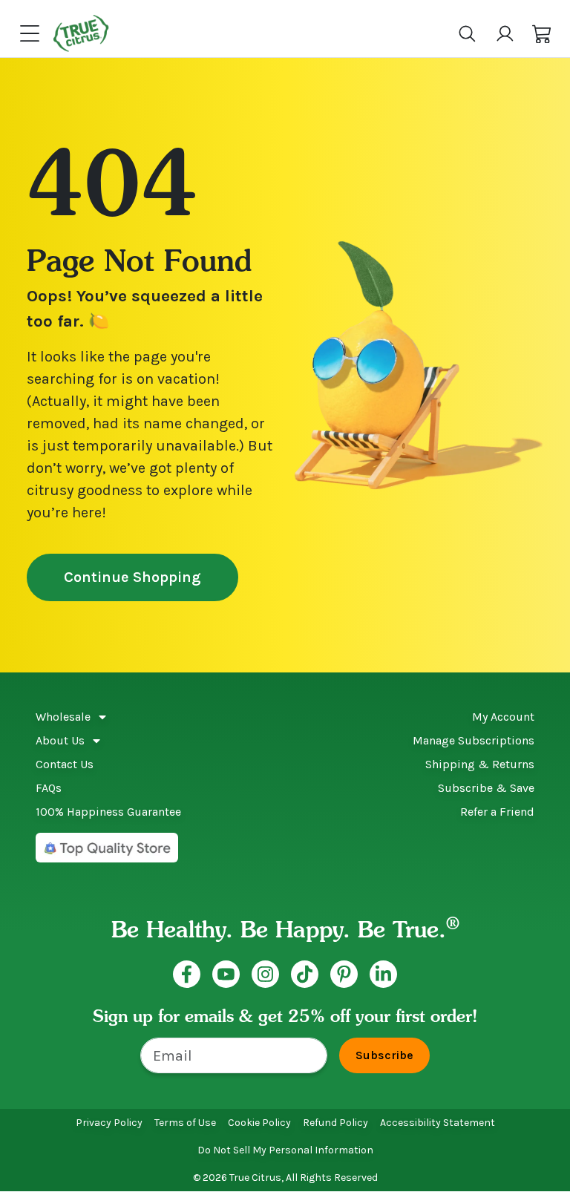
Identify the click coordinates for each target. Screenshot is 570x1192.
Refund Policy (335, 1122)
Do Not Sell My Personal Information (285, 1150)
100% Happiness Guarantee (108, 812)
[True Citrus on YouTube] (226, 974)
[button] (542, 34)
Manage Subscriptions (473, 740)
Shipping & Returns (479, 764)
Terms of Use (185, 1122)
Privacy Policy (109, 1122)
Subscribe (384, 1055)
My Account (503, 717)
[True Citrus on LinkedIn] (383, 974)
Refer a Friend (497, 812)
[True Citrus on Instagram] (265, 974)
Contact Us (65, 764)
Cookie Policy (259, 1122)
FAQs (49, 788)
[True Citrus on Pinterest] (344, 974)
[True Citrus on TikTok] (304, 974)
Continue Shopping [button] (132, 577)
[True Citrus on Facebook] (186, 974)
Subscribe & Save (486, 788)
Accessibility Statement (437, 1122)
